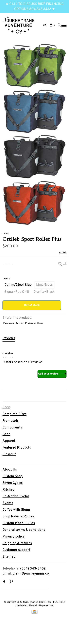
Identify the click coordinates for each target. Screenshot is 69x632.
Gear (6, 434)
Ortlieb (62, 252)
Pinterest (30, 323)
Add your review (48, 374)
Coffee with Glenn (16, 510)
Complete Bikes (14, 414)
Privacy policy (14, 537)
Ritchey (8, 490)
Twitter (20, 323)
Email (40, 323)
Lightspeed (21, 605)
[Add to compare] (64, 264)
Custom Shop (13, 476)
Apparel (9, 441)
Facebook (8, 323)
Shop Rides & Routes (18, 516)
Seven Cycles (13, 483)
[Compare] (45, 25)
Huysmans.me (46, 605)
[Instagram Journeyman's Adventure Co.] (11, 582)
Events (8, 503)
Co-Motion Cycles (16, 496)
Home (6, 233)
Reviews (9, 338)
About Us (10, 470)
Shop (6, 407)
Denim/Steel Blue (18, 285)
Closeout (9, 454)
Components (12, 427)
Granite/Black (44, 292)
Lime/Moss (44, 285)
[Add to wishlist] (60, 264)
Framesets (11, 421)
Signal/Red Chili (16, 292)
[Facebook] (4, 582)
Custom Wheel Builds (19, 523)
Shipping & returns (17, 543)
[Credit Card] (34, 613)
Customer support (16, 550)
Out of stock (32, 305)
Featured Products (17, 448)
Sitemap (9, 557)
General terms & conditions (24, 530)
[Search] (59, 25)
